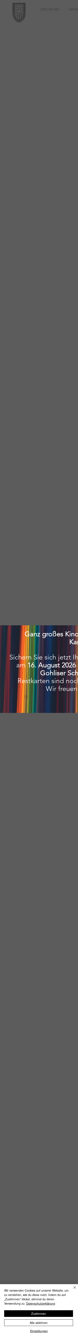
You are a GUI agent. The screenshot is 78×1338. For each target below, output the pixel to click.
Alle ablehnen (39, 1323)
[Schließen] (72, 1290)
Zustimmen (38, 1313)
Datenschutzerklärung (40, 1303)
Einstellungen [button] (39, 1331)
